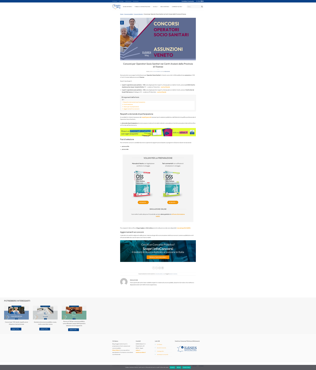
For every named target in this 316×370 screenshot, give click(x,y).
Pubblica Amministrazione (142, 6)
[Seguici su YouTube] (202, 1)
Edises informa (127, 6)
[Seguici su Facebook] (196, 1)
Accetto (172, 367)
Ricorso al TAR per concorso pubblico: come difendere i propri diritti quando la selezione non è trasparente (74, 323)
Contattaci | (185, 1)
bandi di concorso (173, 273)
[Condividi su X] (156, 268)
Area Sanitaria (164, 6)
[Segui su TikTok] (199, 1)
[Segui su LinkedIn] (201, 1)
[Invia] (202, 6)
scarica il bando (165, 87)
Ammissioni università (162, 354)
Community (191, 1)
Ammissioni (135, 1)
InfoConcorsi (128, 1)
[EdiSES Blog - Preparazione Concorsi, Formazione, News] (116, 6)
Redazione (167, 71)
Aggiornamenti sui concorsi (131, 109)
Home (121, 14)
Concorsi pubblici (128, 14)
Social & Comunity (161, 348)
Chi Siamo (114, 1)
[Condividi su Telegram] (162, 268)
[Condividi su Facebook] (153, 268)
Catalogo (121, 1)
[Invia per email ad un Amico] (159, 268)
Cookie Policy (186, 367)
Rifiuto (178, 367)
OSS (163, 273)
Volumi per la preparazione (131, 106)
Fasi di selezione (128, 104)
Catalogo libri (160, 351)
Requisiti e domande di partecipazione (134, 102)
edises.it (138, 350)
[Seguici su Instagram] (198, 1)
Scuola (155, 6)
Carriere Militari (177, 6)
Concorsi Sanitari (138, 14)
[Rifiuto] (314, 368)
